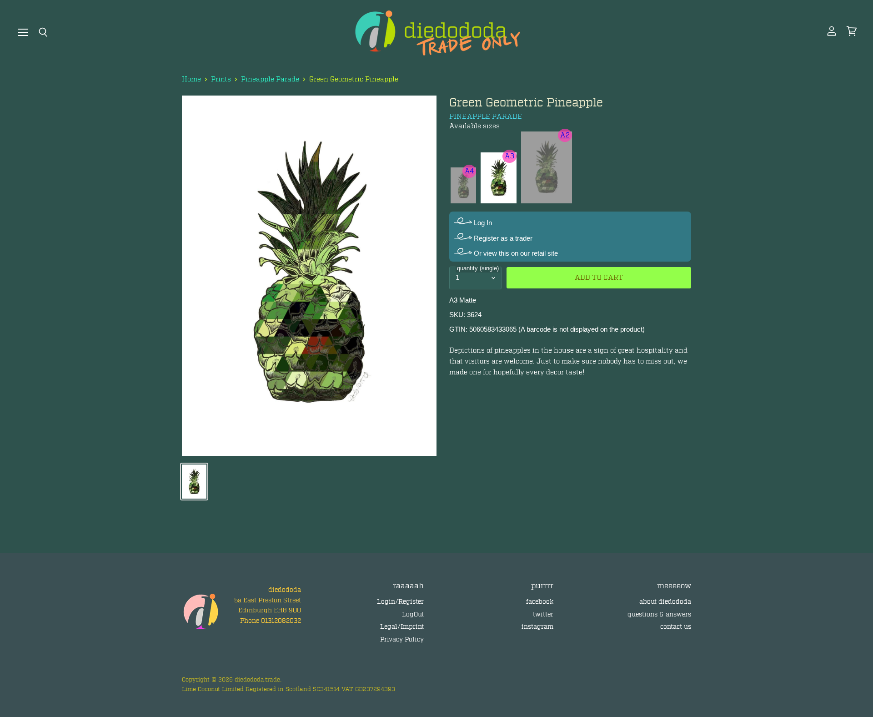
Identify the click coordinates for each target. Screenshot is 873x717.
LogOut (413, 614)
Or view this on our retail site (515, 253)
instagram (537, 627)
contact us (675, 627)
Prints (221, 79)
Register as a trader (502, 238)
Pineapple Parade (270, 79)
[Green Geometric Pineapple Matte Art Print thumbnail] (194, 482)
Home (191, 79)
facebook (539, 602)
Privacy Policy (402, 639)
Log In (482, 223)
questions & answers (659, 614)
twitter (543, 614)
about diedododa (665, 602)
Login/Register (400, 602)
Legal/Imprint (402, 627)
